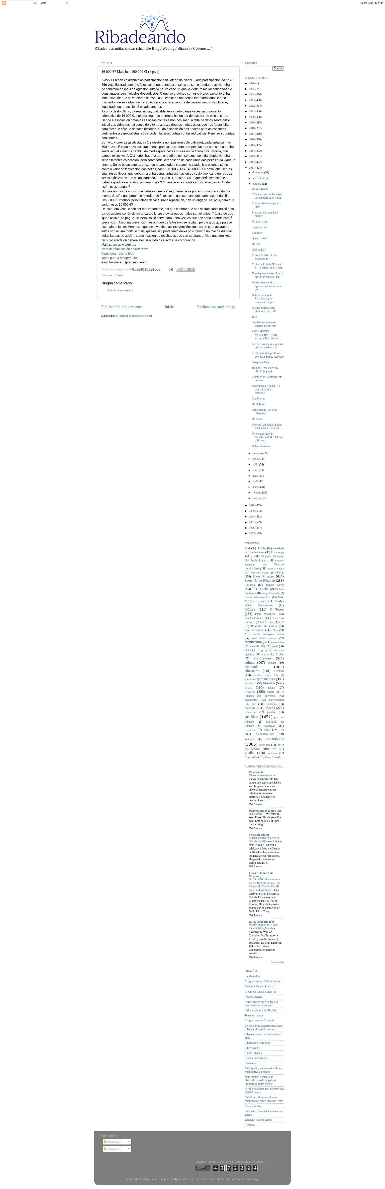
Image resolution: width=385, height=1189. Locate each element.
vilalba (249, 753)
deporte (272, 662)
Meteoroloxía (265, 605)
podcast (271, 712)
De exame (257, 419)
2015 (252, 145)
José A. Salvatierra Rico (258, 597)
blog (260, 650)
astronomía (277, 642)
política (251, 716)
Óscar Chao (271, 757)
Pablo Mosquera (265, 613)
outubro (257, 183)
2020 (252, 116)
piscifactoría (251, 708)
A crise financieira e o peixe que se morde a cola (268, 345)
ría (282, 729)
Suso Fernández (254, 630)
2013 (252, 156)
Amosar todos (277, 962)
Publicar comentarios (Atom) (135, 315)
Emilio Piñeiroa (259, 560)
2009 (252, 511)
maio (255, 475)
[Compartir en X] (186, 270)
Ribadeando (256, 772)
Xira (275, 630)
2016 (252, 139)
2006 (252, 527)
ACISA (261, 548)
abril (255, 481)
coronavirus (262, 658)
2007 (252, 522)
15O (254, 316)
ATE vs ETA (259, 249)
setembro (257, 453)
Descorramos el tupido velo (265, 810)
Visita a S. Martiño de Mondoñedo (264, 257)
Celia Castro (257, 552)
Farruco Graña (276, 568)
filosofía (269, 683)
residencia (269, 725)
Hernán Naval (275, 584)
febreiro (257, 492)
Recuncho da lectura (264, 626)
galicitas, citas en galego (258, 1119)
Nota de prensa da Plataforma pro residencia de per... (264, 298)
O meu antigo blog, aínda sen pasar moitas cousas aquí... (261, 1003)
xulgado (272, 752)
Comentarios (113, 1149)
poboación (250, 712)
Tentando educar (259, 834)
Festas (280, 572)
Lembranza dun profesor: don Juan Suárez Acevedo (268, 354)
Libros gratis (252, 1047)
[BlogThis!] (182, 270)
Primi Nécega (265, 622)
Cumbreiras (258, 398)
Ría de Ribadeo (253, 1053)
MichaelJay (223, 1179)
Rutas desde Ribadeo (261, 921)
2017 (252, 133)
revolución (250, 729)
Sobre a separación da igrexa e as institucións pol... (266, 286)
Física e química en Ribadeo (261, 1010)
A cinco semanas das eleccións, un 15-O (264, 309)
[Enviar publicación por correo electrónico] (170, 269)
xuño (255, 470)
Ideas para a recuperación (120, 258)
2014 (252, 150)
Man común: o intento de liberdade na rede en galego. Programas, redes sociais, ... (261, 1080)
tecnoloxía (264, 744)
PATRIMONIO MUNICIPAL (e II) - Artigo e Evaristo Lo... (266, 335)
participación (276, 699)
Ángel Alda (251, 757)
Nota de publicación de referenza (125, 249)
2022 (252, 105)
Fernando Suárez (260, 572)
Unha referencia (261, 446)
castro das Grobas (273, 654)
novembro (258, 178)
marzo (256, 486)
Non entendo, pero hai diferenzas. (264, 411)
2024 (252, 94)
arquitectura (253, 642)
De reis (256, 244)
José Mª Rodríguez (264, 599)
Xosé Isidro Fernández (264, 638)
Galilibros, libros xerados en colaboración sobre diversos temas (264, 1099)
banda (275, 646)
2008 (252, 516)
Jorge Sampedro (271, 593)
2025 (252, 88)
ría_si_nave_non (265, 733)
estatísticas (267, 679)
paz (254, 704)
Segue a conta (259, 227)
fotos (248, 687)
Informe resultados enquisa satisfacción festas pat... (267, 426)
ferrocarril (250, 683)
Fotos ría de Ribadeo (260, 580)
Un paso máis (259, 221)
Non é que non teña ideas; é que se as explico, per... (267, 275)
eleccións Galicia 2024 (266, 675)
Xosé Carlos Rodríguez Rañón (264, 634)
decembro (258, 172)
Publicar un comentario (119, 290)
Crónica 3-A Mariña (256, 1058)
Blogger (256, 1179)
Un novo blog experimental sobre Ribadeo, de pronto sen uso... (264, 1027)
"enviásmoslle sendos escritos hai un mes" (265, 324)
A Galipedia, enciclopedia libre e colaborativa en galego (263, 1070)
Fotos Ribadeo (263, 576)
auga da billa (257, 646)
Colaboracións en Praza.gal (260, 986)
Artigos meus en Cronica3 (259, 1020)
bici (247, 650)
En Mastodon (252, 976)
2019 (252, 122)
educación (252, 671)
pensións (272, 704)
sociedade (274, 738)
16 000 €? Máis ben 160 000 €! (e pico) (265, 369)
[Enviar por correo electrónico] (178, 270)
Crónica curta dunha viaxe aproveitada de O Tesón (267, 196)
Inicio (169, 306)
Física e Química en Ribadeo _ (261, 874)
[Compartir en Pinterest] (193, 270)
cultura (250, 662)
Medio (279, 601)
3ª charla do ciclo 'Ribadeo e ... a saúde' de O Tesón (267, 266)
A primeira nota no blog (117, 253)
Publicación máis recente (121, 306)
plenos (270, 708)
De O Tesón (258, 404)
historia (250, 692)
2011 (252, 167)
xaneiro (257, 498)
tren (274, 748)
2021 (252, 111)
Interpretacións (260, 362)
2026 (252, 83)
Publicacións (113, 1142)
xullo (255, 464)
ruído (267, 729)
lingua (270, 691)
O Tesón (118, 275)
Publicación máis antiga (216, 306)
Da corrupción (260, 188)
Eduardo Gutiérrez (272, 556)
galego (271, 687)
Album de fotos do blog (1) (260, 991)
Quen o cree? (259, 238)
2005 (252, 533)
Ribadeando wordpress (257, 1042)
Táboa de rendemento (261, 775)
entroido (249, 679)
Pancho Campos (254, 618)
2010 (252, 505)
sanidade (249, 739)
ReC (281, 622)
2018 (252, 128)
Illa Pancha (260, 589)
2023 (252, 100)
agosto (256, 458)
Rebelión (250, 1124)
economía (251, 667)
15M (247, 548)
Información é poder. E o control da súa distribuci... (266, 389)
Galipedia (250, 584)
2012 (252, 162)
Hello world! (256, 813)
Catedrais (278, 548)
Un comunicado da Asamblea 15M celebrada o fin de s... (267, 437)
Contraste (257, 232)
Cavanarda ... (252, 1063)
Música (250, 609)
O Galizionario (253, 1106)
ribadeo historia (253, 996)
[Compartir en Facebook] (189, 270)
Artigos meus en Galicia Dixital (263, 981)
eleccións (279, 670)
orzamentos (251, 699)
